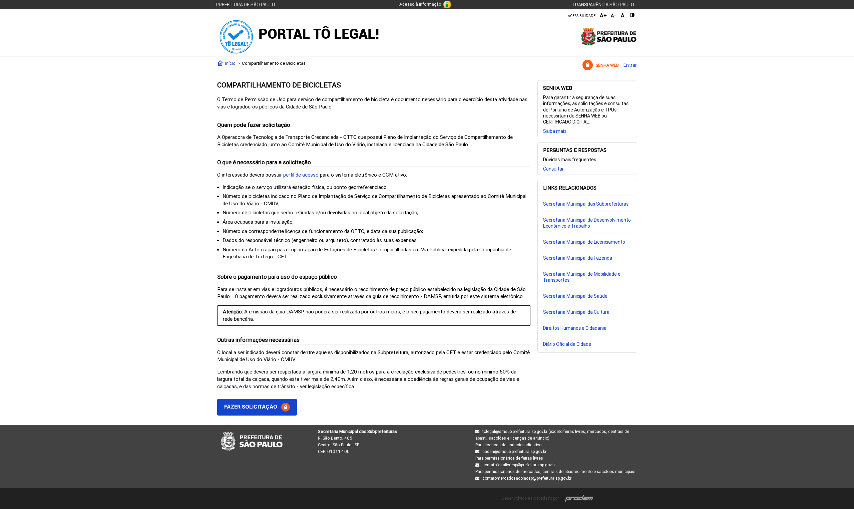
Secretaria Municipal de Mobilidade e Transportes (581, 277)
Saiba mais (554, 131)
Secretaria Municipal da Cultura (576, 312)
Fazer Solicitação (252, 407)
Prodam (579, 498)
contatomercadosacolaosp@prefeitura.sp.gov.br (526, 478)
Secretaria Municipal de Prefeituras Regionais (251, 441)
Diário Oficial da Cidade (567, 344)
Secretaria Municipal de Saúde (575, 296)
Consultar (553, 169)
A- (613, 15)
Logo (236, 37)
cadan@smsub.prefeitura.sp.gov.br (514, 451)
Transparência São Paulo (603, 4)
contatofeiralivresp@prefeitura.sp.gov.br (519, 465)
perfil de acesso (301, 175)
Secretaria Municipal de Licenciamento (584, 242)
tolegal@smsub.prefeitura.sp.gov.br (514, 431)
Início (229, 63)
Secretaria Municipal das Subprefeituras (585, 204)
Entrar (630, 65)
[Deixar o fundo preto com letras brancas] (632, 15)
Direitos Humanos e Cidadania (574, 328)
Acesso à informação (420, 4)
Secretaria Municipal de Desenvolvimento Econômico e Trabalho (587, 223)
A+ (603, 15)
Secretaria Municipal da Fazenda (577, 258)
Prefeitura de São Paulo (245, 4)
